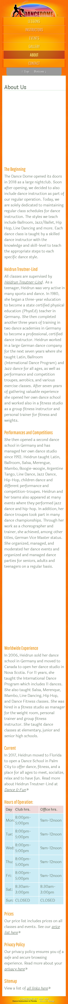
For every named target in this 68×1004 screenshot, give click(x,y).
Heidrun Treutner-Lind (23, 282)
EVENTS (34, 37)
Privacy (43, 1001)
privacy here (14, 969)
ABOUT (34, 54)
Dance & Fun (15, 790)
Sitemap (51, 1001)
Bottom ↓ (40, 71)
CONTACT (34, 63)
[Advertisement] (34, 125)
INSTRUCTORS (34, 29)
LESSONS (34, 21)
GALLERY (34, 46)
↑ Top (25, 71)
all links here (37, 988)
